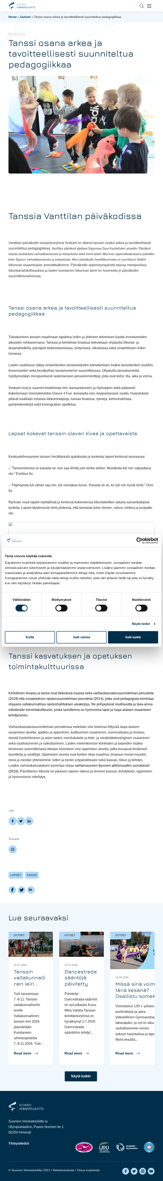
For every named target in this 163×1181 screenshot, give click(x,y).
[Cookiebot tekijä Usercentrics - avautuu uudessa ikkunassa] (139, 540)
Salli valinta (81, 637)
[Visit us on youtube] (151, 1171)
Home (12, 17)
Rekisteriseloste (63, 1170)
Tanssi (32, 875)
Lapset (15, 875)
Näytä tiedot (141, 624)
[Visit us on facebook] (125, 1171)
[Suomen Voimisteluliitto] (26, 1106)
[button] (138, 6)
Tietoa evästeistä (88, 1170)
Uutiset (25, 17)
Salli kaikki (133, 637)
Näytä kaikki (81, 1076)
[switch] (61, 608)
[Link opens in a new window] (84, 1147)
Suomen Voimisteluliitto (21, 6)
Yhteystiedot (18, 1143)
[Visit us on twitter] (134, 1171)
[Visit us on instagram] (142, 1171)
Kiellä (30, 637)
